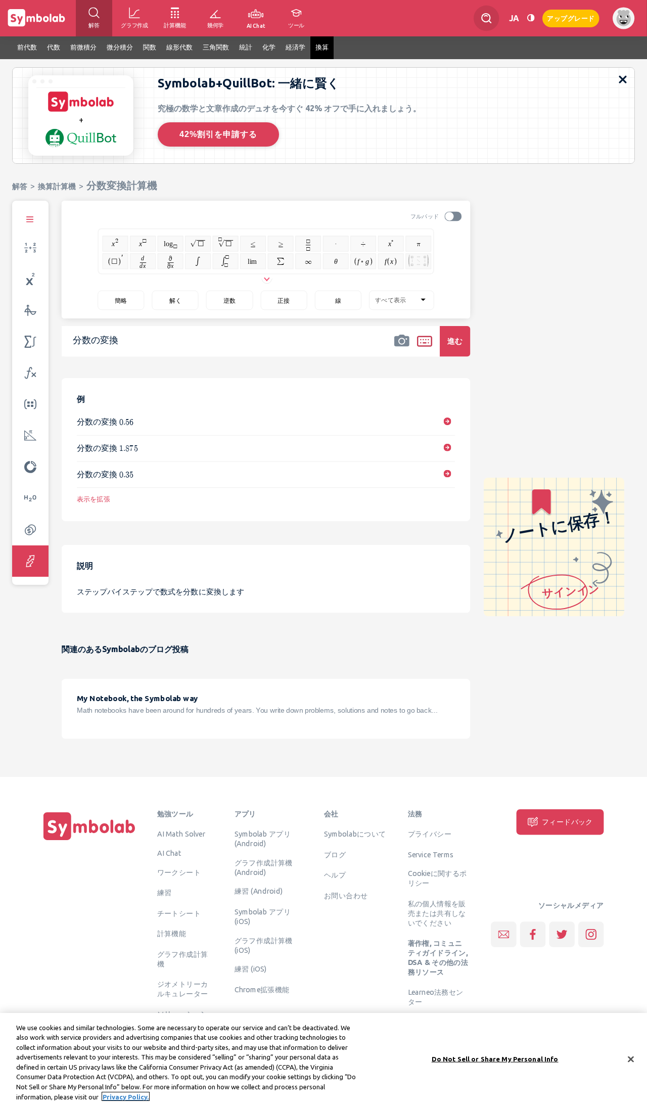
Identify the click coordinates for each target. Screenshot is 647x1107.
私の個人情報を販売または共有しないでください (437, 913)
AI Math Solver (181, 834)
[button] (401, 348)
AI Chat (169, 853)
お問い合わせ (345, 895)
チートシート (179, 913)
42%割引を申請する (218, 134)
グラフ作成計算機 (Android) (264, 867)
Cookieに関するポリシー (437, 878)
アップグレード (571, 17)
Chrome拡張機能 (262, 989)
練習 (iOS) (251, 969)
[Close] (631, 1059)
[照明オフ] (530, 18)
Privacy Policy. (126, 1096)
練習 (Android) (259, 891)
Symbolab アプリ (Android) (263, 839)
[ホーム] (89, 840)
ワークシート (179, 872)
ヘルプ (335, 875)
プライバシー (429, 834)
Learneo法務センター (436, 997)
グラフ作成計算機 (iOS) (264, 945)
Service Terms (431, 854)
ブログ (335, 854)
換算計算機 (57, 186)
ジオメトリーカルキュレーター (182, 989)
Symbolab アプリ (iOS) (263, 916)
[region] (323, 1060)
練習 (164, 893)
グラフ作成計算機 (182, 958)
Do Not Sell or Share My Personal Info (495, 1059)
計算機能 (172, 934)
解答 (19, 186)
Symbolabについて (355, 834)
